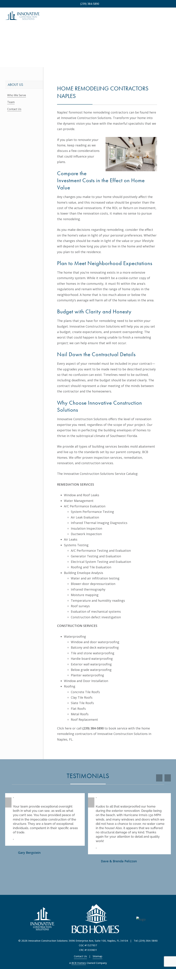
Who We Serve (16, 95)
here (68, 728)
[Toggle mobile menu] (169, 17)
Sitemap (97, 956)
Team (11, 102)
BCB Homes (79, 963)
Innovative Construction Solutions (86, 118)
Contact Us (14, 109)
